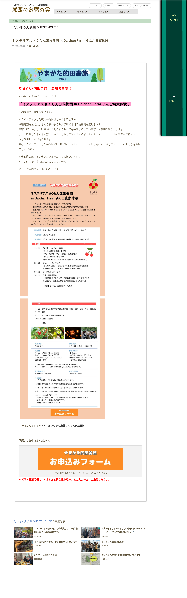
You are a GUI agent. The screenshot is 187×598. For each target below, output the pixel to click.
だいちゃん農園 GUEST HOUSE (35, 27)
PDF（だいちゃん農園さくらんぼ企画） (63, 425)
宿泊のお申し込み (142, 5)
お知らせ (109, 5)
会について (95, 5)
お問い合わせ (123, 5)
